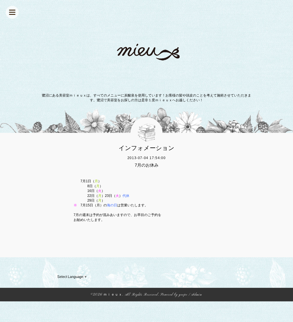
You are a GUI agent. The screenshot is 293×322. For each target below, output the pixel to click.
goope (183, 295)
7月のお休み (147, 165)
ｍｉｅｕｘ (112, 295)
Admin (196, 295)
